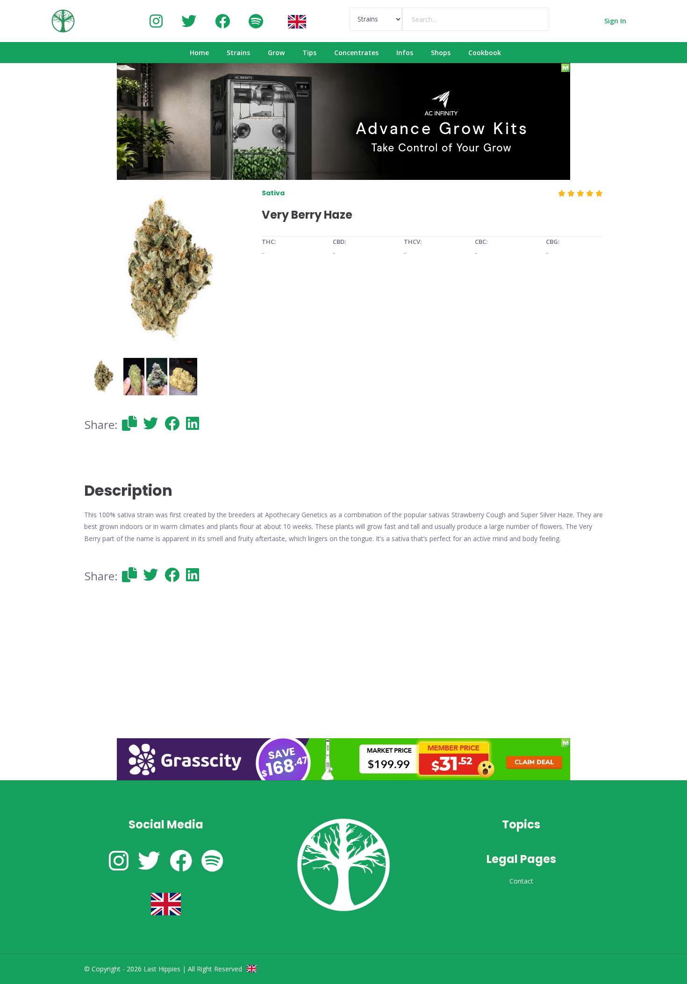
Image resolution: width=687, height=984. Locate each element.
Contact (521, 881)
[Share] (129, 423)
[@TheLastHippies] (189, 21)
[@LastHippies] (156, 21)
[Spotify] (256, 21)
